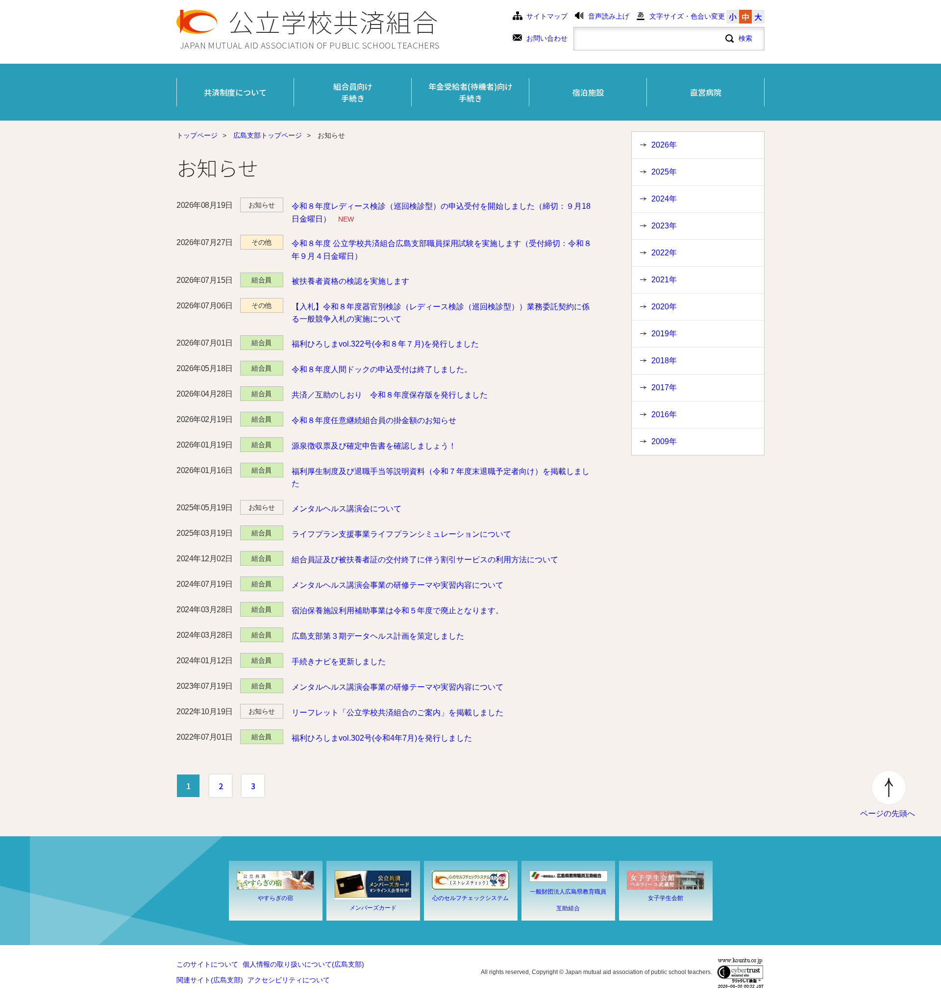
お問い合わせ (547, 38)
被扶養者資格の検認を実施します (350, 281)
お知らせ (261, 205)
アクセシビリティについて (289, 980)
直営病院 (705, 92)
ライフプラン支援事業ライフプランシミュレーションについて (401, 534)
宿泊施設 (588, 92)
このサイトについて (207, 964)
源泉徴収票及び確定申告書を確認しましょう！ (374, 446)
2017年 (664, 387)
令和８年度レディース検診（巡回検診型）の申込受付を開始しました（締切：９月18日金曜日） (441, 212)
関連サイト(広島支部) (209, 980)
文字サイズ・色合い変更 (687, 16)
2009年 (664, 441)
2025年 (664, 172)
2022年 (664, 253)
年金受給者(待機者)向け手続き (470, 92)
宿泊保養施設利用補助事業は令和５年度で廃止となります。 (397, 610)
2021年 (664, 279)
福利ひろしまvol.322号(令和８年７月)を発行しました (385, 344)
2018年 (664, 360)
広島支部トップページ (267, 135)
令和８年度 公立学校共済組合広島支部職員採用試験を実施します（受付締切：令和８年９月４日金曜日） (442, 249)
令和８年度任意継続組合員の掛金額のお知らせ (374, 420)
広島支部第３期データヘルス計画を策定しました (378, 636)
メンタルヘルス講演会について (346, 508)
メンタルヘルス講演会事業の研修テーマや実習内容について (397, 585)
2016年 (664, 414)
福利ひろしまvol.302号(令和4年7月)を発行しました (382, 738)
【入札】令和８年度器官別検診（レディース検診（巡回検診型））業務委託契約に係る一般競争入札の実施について (441, 313)
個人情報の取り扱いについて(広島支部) (303, 964)
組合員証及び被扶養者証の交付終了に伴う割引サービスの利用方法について (425, 559)
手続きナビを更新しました (339, 661)
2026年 (664, 145)
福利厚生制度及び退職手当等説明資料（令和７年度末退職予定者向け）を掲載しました (441, 477)
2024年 (664, 199)
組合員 (261, 280)
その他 (261, 242)
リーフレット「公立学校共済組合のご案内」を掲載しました (397, 712)
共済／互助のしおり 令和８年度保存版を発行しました (390, 395)
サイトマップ (547, 16)
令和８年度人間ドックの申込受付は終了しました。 (382, 369)
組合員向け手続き (352, 92)
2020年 (664, 306)
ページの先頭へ (887, 813)
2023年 (664, 226)
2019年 (664, 333)
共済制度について (235, 92)
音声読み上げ (608, 16)
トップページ (197, 135)
